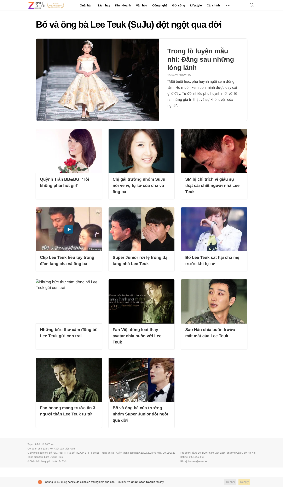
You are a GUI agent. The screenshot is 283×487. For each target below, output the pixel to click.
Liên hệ (183, 461)
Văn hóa (141, 5)
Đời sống (178, 5)
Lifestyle (196, 5)
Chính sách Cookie (143, 481)
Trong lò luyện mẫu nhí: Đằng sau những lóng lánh (200, 59)
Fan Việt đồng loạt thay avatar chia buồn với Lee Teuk (137, 336)
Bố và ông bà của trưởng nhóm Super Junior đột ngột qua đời (140, 414)
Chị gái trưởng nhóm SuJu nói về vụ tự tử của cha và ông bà (139, 185)
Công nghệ (159, 5)
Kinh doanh (123, 5)
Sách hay (103, 5)
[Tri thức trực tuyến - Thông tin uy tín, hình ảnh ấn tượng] (46, 5)
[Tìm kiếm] (251, 5)
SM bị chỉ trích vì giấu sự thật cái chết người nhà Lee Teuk (212, 185)
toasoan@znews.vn (197, 461)
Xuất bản (86, 5)
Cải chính (213, 5)
